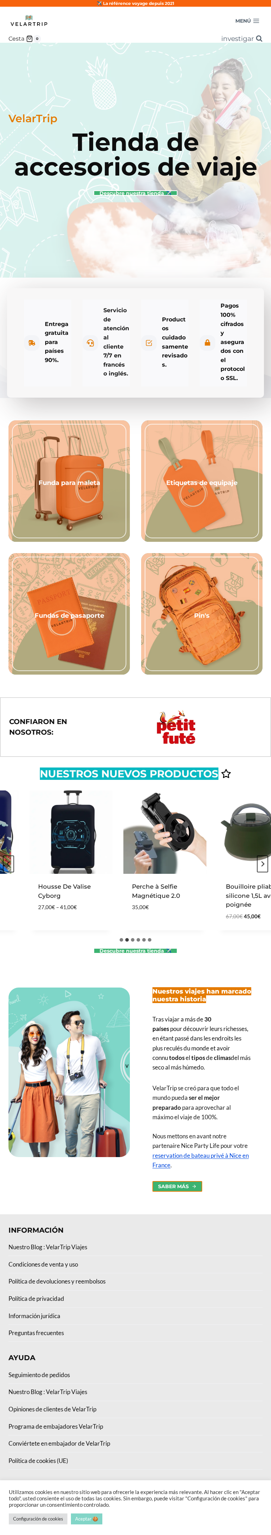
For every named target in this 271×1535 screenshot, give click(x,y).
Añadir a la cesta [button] (147, 928)
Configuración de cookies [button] (38, 1519)
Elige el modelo (50, 928)
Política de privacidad (36, 1298)
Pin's (202, 615)
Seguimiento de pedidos (39, 1375)
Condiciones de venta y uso (43, 1264)
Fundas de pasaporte (69, 615)
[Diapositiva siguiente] (262, 863)
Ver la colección (69, 496)
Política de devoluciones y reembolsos (57, 1281)
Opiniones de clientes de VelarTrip (52, 1409)
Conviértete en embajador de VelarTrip (59, 1443)
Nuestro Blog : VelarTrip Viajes (47, 1247)
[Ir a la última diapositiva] (8, 863)
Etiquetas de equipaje (201, 483)
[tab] (121, 940)
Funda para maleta (69, 483)
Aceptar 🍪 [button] (86, 1519)
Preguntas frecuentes (36, 1333)
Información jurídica (34, 1316)
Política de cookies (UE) (38, 1460)
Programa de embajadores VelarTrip (55, 1426)
